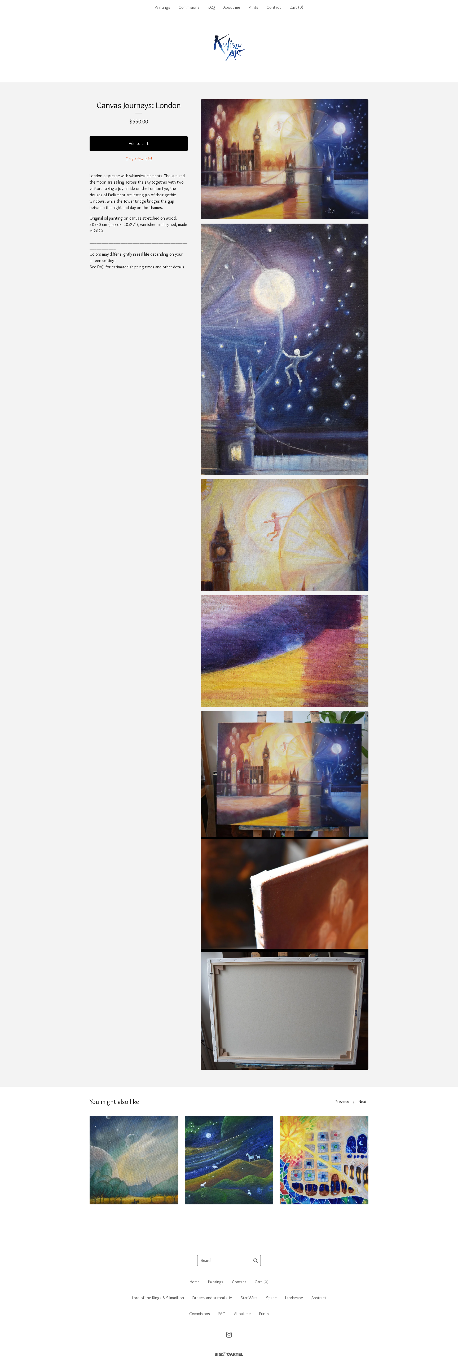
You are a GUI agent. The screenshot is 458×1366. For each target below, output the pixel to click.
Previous (342, 1101)
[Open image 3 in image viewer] (284, 535)
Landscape (294, 1297)
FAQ (211, 7)
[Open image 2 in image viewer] (284, 349)
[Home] (229, 49)
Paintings (162, 7)
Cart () (296, 7)
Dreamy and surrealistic (212, 1297)
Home (195, 1281)
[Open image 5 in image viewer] (284, 890)
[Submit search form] (255, 1260)
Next (362, 1101)
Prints (253, 7)
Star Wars (249, 1297)
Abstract (318, 1297)
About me (231, 7)
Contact (274, 7)
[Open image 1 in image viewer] (284, 159)
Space (271, 1297)
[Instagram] (229, 1335)
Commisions (189, 7)
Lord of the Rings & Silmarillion (158, 1297)
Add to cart (138, 143)
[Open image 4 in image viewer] (284, 651)
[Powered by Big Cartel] (229, 1354)
